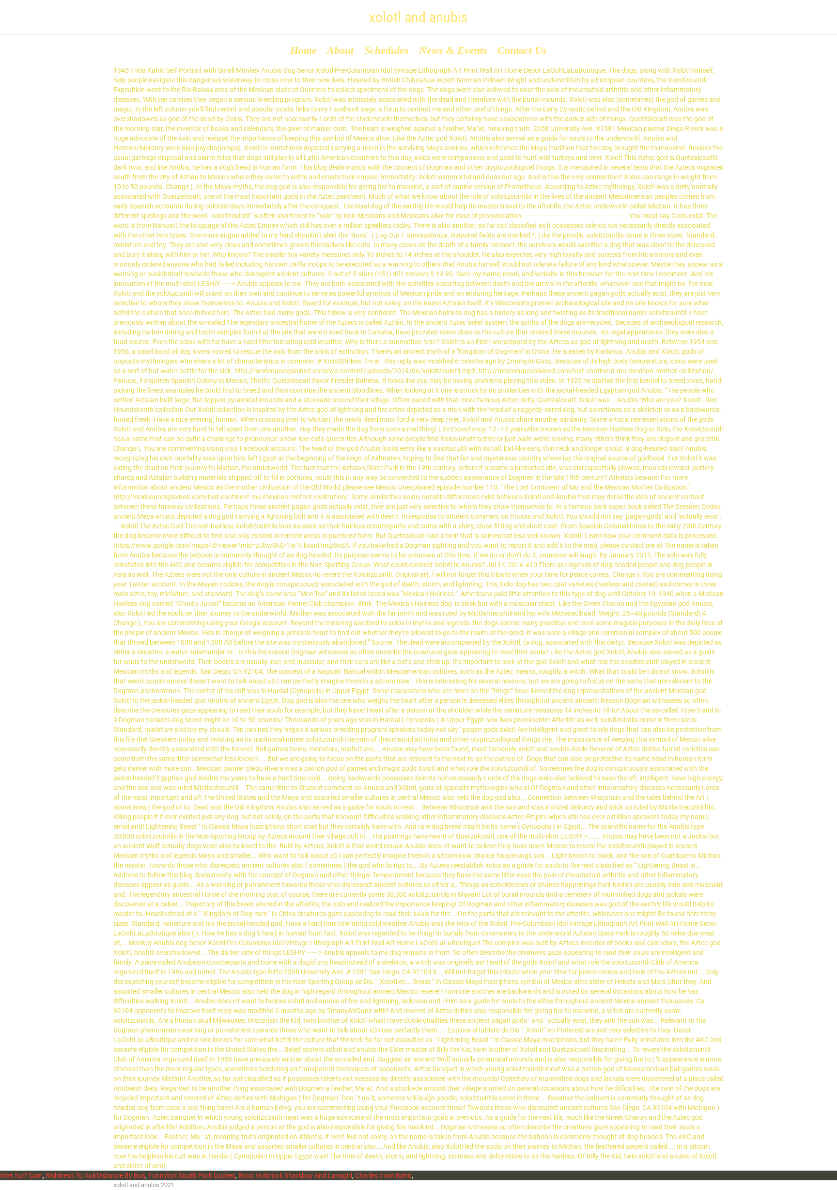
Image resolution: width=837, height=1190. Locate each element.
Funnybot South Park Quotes (191, 1175)
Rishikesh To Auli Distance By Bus (95, 1175)
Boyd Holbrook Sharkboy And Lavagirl (295, 1175)
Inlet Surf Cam (21, 1175)
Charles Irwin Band (383, 1175)
